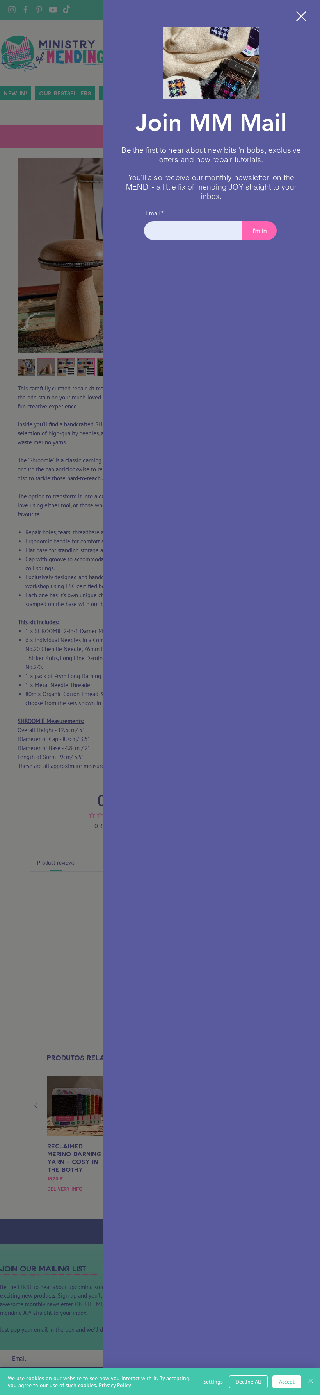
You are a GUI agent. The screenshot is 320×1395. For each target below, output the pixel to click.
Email (153, 213)
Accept (287, 1381)
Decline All (248, 1381)
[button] (301, 16)
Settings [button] (213, 1381)
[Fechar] (310, 1382)
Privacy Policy (115, 1385)
